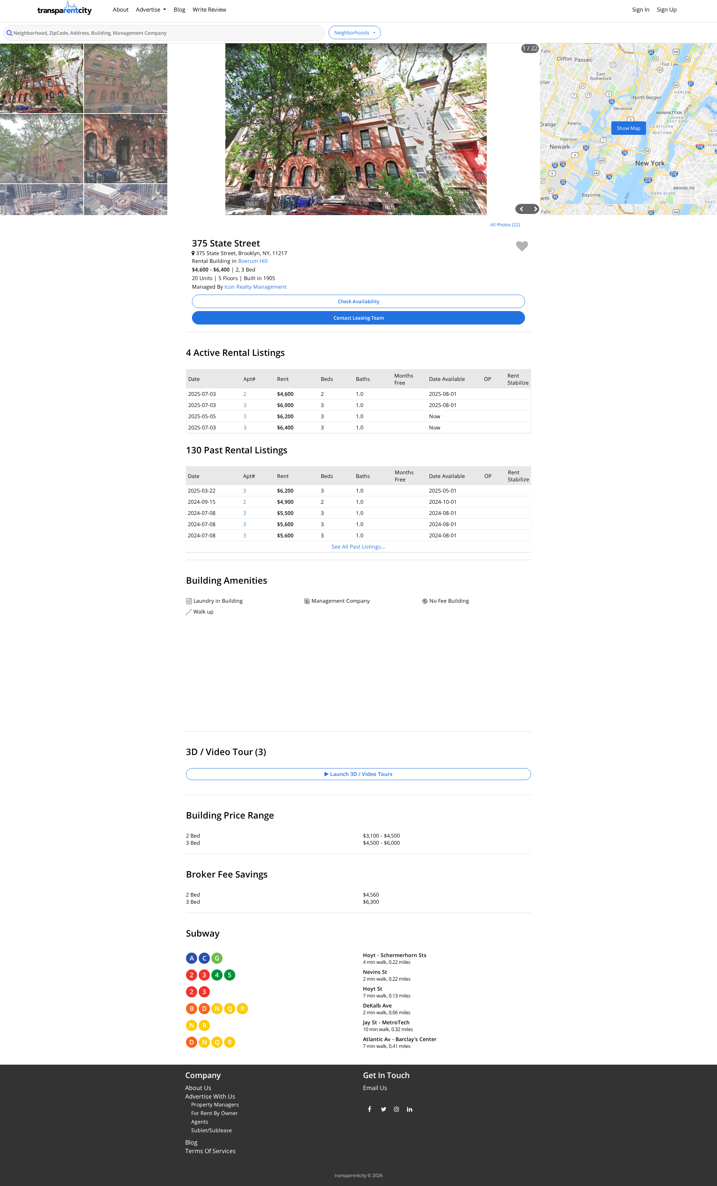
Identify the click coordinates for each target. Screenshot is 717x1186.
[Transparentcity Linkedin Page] (408, 1109)
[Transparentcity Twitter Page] (382, 1109)
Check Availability (358, 301)
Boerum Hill (253, 260)
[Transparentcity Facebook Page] (369, 1109)
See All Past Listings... (358, 546)
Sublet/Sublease (211, 1130)
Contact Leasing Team (358, 317)
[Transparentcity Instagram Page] (395, 1109)
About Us (198, 1088)
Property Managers (215, 1104)
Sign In (640, 9)
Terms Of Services (210, 1151)
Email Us (375, 1088)
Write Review (209, 9)
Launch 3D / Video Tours (360, 773)
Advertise (149, 9)
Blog (179, 9)
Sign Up (667, 9)
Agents (199, 1121)
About (120, 9)
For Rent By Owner (214, 1113)
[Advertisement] (89, 270)
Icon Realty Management (255, 286)
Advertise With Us (210, 1096)
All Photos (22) (505, 224)
